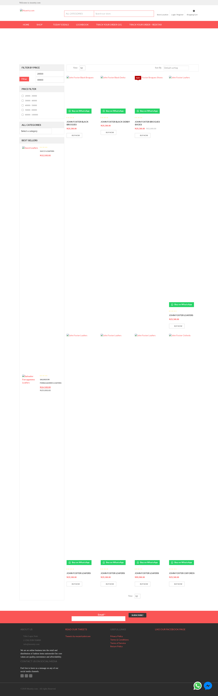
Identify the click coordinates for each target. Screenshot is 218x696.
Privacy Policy (116, 636)
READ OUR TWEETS (76, 629)
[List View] (196, 67)
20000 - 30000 (31, 96)
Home (91, 39)
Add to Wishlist (85, 135)
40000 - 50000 (31, 105)
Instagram (30, 675)
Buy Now (76, 135)
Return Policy (116, 646)
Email (101, 614)
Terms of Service (118, 643)
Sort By (158, 68)
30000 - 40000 (31, 100)
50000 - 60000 (31, 110)
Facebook (22, 675)
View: (76, 68)
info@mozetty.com (31, 644)
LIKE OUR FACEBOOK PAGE (170, 629)
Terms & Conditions (119, 639)
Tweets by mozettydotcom (77, 636)
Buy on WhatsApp (80, 111)
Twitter (26, 675)
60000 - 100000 (31, 115)
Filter (24, 79)
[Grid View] (192, 67)
